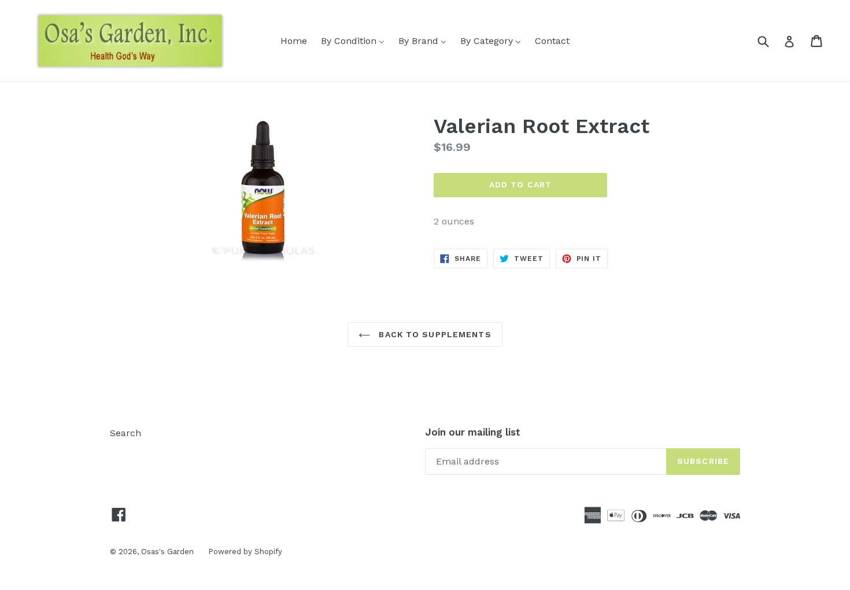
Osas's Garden (167, 551)
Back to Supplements (433, 334)
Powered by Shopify (245, 551)
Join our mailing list (472, 432)
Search (125, 432)
